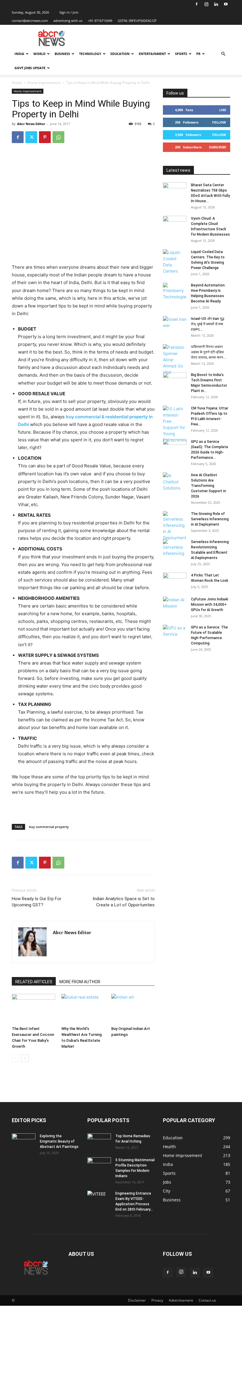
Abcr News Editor (31, 123)
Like (222, 110)
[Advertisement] (121, 1347)
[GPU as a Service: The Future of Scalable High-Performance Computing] (175, 633)
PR (198, 53)
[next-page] (25, 1058)
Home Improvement (43, 82)
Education (120, 53)
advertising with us (67, 20)
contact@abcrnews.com (30, 20)
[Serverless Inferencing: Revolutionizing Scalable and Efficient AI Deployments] (175, 547)
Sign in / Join (69, 12)
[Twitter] (31, 137)
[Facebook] (196, 4)
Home (17, 82)
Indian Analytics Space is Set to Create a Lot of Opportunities (124, 902)
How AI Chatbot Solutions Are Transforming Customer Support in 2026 (208, 485)
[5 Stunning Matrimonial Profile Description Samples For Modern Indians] (99, 1165)
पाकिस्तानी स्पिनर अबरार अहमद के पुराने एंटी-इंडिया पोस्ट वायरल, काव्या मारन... (208, 352)
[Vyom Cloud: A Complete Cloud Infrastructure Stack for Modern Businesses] (175, 224)
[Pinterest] (45, 137)
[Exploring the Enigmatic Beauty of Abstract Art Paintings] (23, 1141)
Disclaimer (137, 1300)
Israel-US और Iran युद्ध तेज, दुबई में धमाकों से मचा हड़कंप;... (207, 324)
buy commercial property (49, 826)
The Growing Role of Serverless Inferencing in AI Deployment (210, 519)
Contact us (207, 1300)
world (39, 53)
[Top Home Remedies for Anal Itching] (99, 1141)
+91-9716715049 (100, 20)
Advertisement (181, 1300)
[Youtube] (225, 4)
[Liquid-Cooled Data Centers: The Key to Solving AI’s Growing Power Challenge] (175, 261)
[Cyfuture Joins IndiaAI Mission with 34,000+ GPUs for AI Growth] (175, 605)
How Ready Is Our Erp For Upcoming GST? (36, 902)
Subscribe (217, 147)
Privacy (157, 1300)
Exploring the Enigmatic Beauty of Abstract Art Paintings (59, 1141)
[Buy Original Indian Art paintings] (133, 1009)
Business (62, 53)
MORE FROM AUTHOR (79, 981)
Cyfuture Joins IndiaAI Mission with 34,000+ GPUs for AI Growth (209, 604)
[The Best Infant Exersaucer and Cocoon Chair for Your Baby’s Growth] (33, 1009)
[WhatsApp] (58, 137)
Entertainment (152, 53)
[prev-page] (15, 1058)
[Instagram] (206, 4)
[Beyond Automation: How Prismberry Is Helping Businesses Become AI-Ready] (175, 291)
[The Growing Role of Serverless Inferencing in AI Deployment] (175, 526)
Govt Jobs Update (29, 68)
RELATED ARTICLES (33, 981)
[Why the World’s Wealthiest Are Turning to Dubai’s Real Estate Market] (83, 1009)
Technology (90, 53)
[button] (223, 54)
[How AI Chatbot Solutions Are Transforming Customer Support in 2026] (175, 481)
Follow (219, 122)
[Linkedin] (216, 4)
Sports (181, 53)
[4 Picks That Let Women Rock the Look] (175, 581)
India (19, 53)
